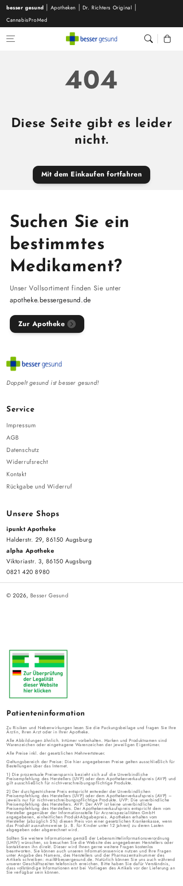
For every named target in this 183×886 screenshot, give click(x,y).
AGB (12, 437)
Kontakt (16, 474)
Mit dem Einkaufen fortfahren (91, 174)
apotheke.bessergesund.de (50, 300)
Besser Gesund (49, 595)
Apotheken (63, 7)
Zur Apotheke (41, 324)
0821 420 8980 (28, 572)
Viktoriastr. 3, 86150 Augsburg (49, 561)
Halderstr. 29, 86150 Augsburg (49, 539)
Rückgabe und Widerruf (39, 486)
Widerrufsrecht (27, 461)
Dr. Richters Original (107, 7)
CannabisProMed (26, 20)
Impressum (21, 425)
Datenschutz (22, 450)
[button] (10, 38)
